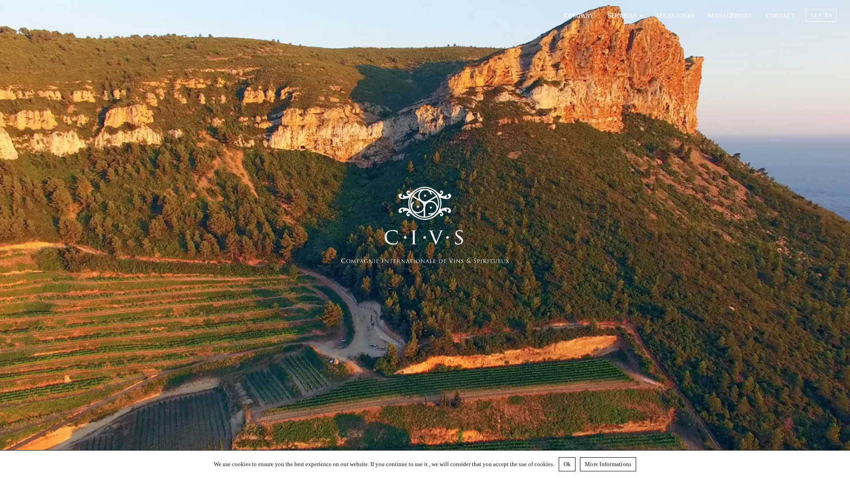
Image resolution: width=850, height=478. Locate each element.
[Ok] (839, 464)
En (828, 15)
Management (730, 15)
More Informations (608, 464)
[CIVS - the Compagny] (425, 239)
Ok (567, 464)
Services (622, 15)
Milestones (675, 15)
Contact (780, 15)
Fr (813, 15)
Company (579, 15)
